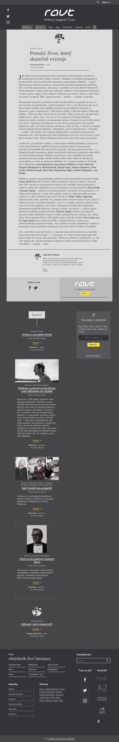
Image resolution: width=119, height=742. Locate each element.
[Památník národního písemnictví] (102, 710)
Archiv (88, 27)
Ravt (51, 27)
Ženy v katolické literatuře (49, 689)
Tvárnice (79, 27)
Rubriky (26, 27)
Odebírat (92, 345)
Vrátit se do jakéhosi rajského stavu (36, 560)
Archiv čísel (53, 665)
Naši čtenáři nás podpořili (37, 488)
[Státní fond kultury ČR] (102, 721)
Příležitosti (67, 27)
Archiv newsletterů (93, 355)
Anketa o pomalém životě (37, 334)
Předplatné (53, 669)
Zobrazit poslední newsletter (92, 350)
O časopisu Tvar (35, 674)
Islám (61, 700)
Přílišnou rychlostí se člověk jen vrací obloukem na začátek (37, 390)
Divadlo (59, 692)
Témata (39, 27)
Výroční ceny (44, 698)
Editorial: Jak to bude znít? (37, 624)
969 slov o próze (51, 700)
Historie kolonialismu (47, 695)
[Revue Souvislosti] (102, 699)
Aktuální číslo (15, 665)
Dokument (59, 695)
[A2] (102, 689)
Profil (45, 269)
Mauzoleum (50, 692)
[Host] (102, 678)
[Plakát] (37, 539)
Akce (57, 27)
